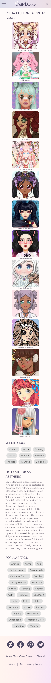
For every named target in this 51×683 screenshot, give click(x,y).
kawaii (12, 455)
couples (38, 576)
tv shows (25, 461)
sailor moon (33, 613)
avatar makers (17, 570)
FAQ (21, 664)
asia (39, 563)
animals (15, 563)
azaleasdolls (36, 570)
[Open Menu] (4, 4)
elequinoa (37, 582)
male (25, 601)
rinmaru (39, 455)
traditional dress (35, 619)
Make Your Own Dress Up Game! (25, 656)
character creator (19, 576)
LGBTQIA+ (39, 594)
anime (26, 449)
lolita (15, 601)
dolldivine (41, 461)
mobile (27, 607)
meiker (37, 601)
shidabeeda (15, 619)
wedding (34, 626)
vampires (19, 626)
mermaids (13, 607)
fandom (25, 455)
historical (23, 594)
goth (10, 594)
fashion (13, 449)
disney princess (18, 582)
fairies (12, 588)
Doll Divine (25, 4)
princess (11, 461)
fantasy (39, 449)
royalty (17, 613)
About (12, 664)
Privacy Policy (34, 664)
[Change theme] (47, 4)
